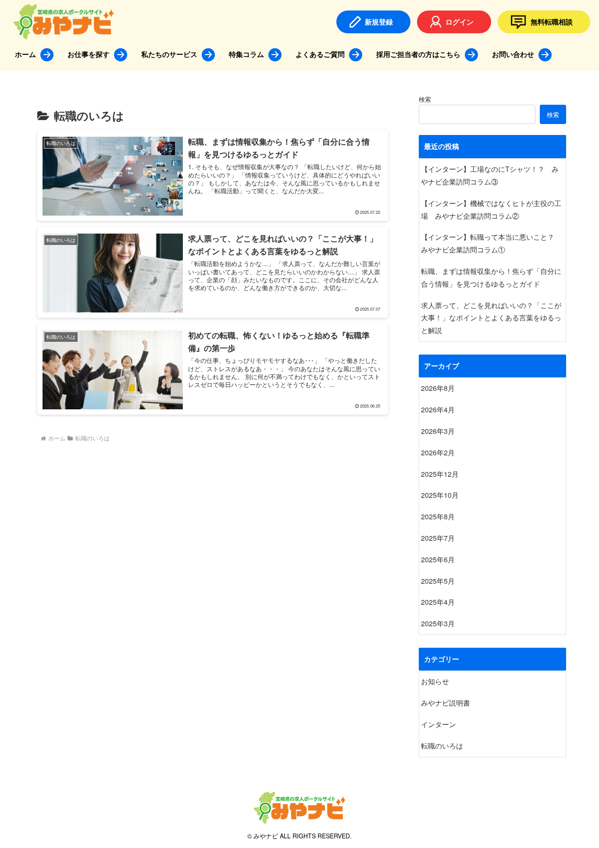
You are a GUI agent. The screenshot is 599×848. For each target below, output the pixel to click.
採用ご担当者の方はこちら (418, 54)
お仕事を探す (89, 54)
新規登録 (379, 22)
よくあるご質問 (320, 54)
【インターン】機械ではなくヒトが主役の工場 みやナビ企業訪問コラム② (491, 209)
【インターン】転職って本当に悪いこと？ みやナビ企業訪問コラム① (491, 243)
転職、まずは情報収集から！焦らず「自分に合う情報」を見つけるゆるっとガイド (491, 277)
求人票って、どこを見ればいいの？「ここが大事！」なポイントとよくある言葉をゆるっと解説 (491, 318)
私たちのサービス (169, 54)
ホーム (25, 54)
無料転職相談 (552, 22)
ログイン (460, 22)
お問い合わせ (513, 54)
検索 (425, 99)
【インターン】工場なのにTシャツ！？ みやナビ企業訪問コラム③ (490, 175)
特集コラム (246, 54)
